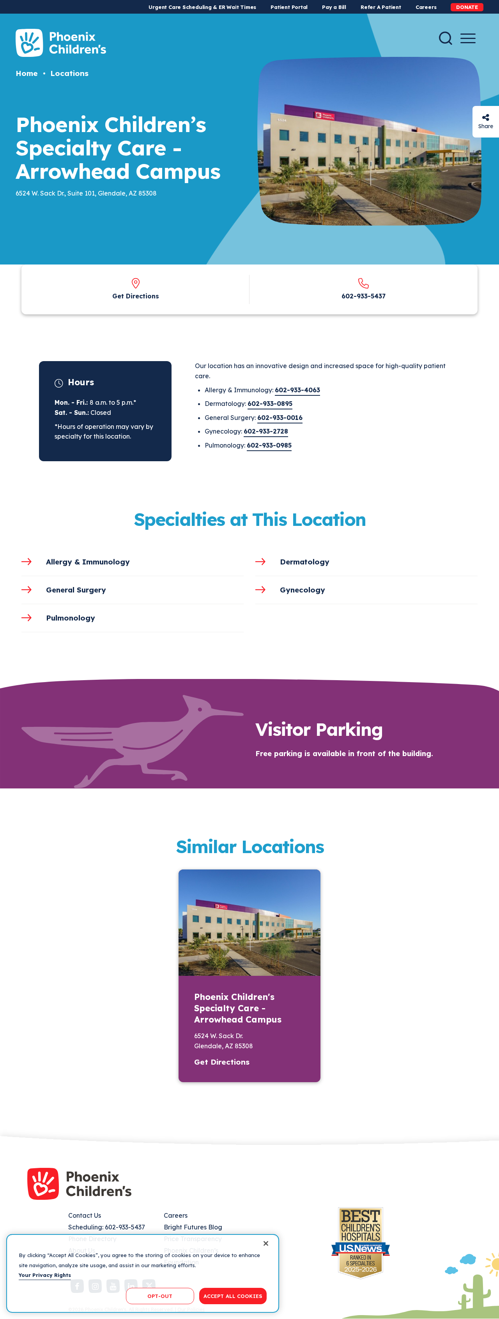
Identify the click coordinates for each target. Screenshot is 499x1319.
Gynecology (302, 589)
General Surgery (76, 589)
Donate (467, 7)
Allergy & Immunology (88, 561)
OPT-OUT (159, 1296)
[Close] (265, 1243)
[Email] (485, 117)
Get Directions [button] (222, 1062)
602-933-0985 (269, 445)
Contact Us (84, 1215)
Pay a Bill (334, 7)
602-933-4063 (297, 390)
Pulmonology (70, 617)
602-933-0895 (270, 403)
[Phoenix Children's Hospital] (61, 43)
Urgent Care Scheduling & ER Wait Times (202, 7)
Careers (426, 7)
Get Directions (135, 296)
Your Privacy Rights (45, 1275)
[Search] (446, 38)
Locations (69, 73)
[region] (142, 1273)
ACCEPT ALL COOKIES (232, 1296)
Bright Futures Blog (193, 1227)
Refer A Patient (381, 7)
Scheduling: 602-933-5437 (106, 1227)
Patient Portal (289, 7)
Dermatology (304, 561)
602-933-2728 (266, 431)
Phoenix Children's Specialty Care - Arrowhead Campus (237, 1008)
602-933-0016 (280, 417)
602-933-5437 (364, 296)
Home (27, 73)
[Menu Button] (468, 38)
